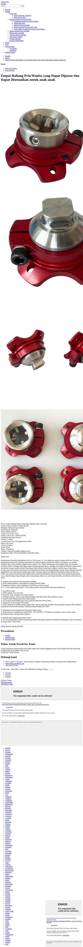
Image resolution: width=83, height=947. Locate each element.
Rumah (7, 10)
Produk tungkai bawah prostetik (20, 19)
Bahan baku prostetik (17, 33)
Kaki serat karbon (20, 17)
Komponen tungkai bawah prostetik (26, 21)
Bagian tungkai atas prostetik (19, 31)
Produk (7, 12)
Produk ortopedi (15, 39)
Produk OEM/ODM (16, 41)
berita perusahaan (11, 68)
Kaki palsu (13, 13)
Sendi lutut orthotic (16, 37)
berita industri (9, 70)
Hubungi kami (10, 52)
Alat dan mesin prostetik (18, 35)
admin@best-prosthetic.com (14, 663)
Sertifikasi (13, 50)
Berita (7, 43)
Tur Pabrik (13, 48)
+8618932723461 (7, 684)
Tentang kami (9, 46)
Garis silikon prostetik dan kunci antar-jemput (29, 29)
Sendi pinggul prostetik (22, 25)
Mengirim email (6, 682)
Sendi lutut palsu (19, 23)
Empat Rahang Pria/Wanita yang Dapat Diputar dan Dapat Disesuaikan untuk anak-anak (35, 60)
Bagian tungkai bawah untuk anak (25, 27)
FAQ (7, 45)
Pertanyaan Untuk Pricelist (10, 652)
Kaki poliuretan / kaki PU (22, 15)
